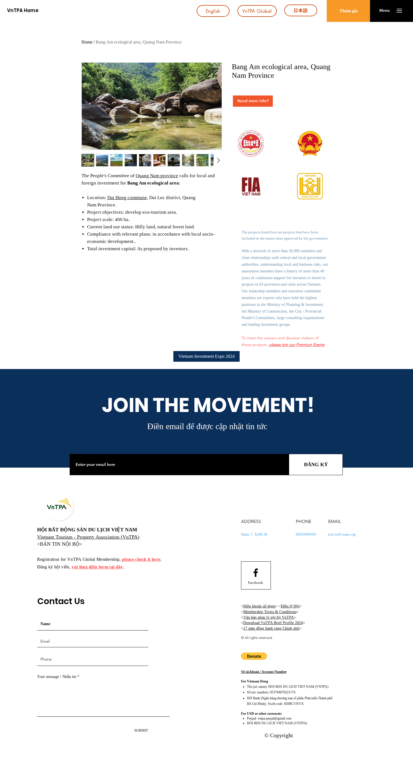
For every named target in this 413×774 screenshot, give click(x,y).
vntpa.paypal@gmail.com (274, 718)
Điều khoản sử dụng (259, 606)
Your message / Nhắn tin (56, 677)
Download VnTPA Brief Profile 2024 (273, 623)
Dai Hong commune (127, 197)
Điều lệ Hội (290, 606)
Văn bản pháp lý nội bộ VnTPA (268, 617)
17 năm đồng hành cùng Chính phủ (271, 628)
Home (86, 42)
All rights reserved (258, 638)
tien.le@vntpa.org (342, 534)
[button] (384, 10)
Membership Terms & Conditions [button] (269, 612)
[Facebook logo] (255, 572)
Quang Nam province (157, 175)
